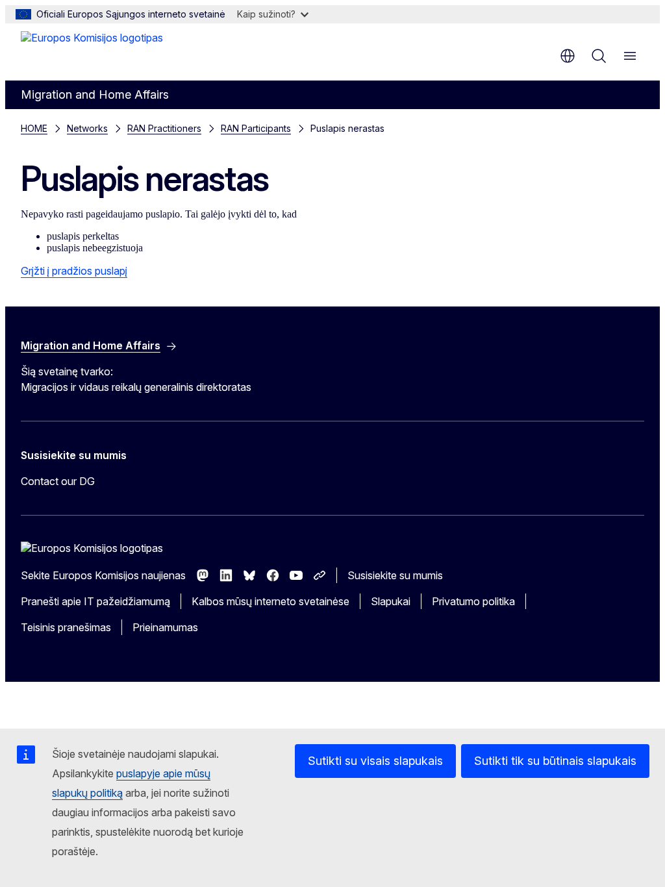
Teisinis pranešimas (66, 627)
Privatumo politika (473, 601)
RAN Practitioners (164, 128)
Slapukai (390, 601)
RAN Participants (256, 128)
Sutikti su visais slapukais (375, 761)
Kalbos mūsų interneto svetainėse (270, 601)
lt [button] (567, 56)
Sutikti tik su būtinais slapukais (555, 761)
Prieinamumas (165, 627)
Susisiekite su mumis (395, 575)
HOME (34, 128)
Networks (87, 128)
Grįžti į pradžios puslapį (74, 270)
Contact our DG (58, 481)
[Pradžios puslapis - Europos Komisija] (92, 50)
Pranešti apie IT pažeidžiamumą (95, 601)
